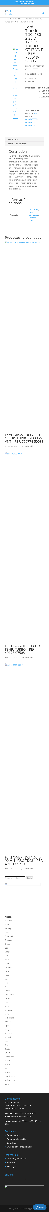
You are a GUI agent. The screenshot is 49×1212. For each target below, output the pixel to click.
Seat (7, 1045)
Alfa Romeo (9, 920)
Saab (7, 1041)
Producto (30, 87)
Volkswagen (10, 1080)
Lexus (7, 998)
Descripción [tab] (13, 139)
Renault (8, 1037)
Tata (7, 1068)
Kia (6, 987)
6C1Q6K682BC (31, 119)
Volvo (7, 1084)
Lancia (7, 990)
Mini (7, 1014)
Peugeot (8, 1029)
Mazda (8, 1006)
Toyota (7, 1072)
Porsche (8, 1033)
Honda (7, 963)
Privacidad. (11, 1162)
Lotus (7, 1002)
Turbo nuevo (34, 210)
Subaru (8, 1060)
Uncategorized (11, 1076)
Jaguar (7, 979)
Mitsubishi (9, 1018)
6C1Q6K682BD (31, 122)
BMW (7, 932)
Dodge (7, 952)
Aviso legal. (11, 1166)
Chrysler (8, 940)
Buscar (29, 878)
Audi (7, 924)
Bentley (8, 928)
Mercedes (9, 1010)
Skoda (7, 1049)
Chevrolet (9, 936)
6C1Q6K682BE (31, 125)
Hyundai (8, 967)
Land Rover (9, 994)
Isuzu (7, 971)
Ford (12, 19)
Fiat (6, 955)
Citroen (8, 944)
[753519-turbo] (14, 34)
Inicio (7, 19)
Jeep (7, 983)
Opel (7, 1025)
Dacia (7, 948)
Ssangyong (9, 1056)
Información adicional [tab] (17, 144)
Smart (7, 1053)
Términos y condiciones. (17, 1158)
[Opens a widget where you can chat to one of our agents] (39, 1207)
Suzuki (7, 1064)
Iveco (7, 975)
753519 (28, 128)
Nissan (8, 1021)
